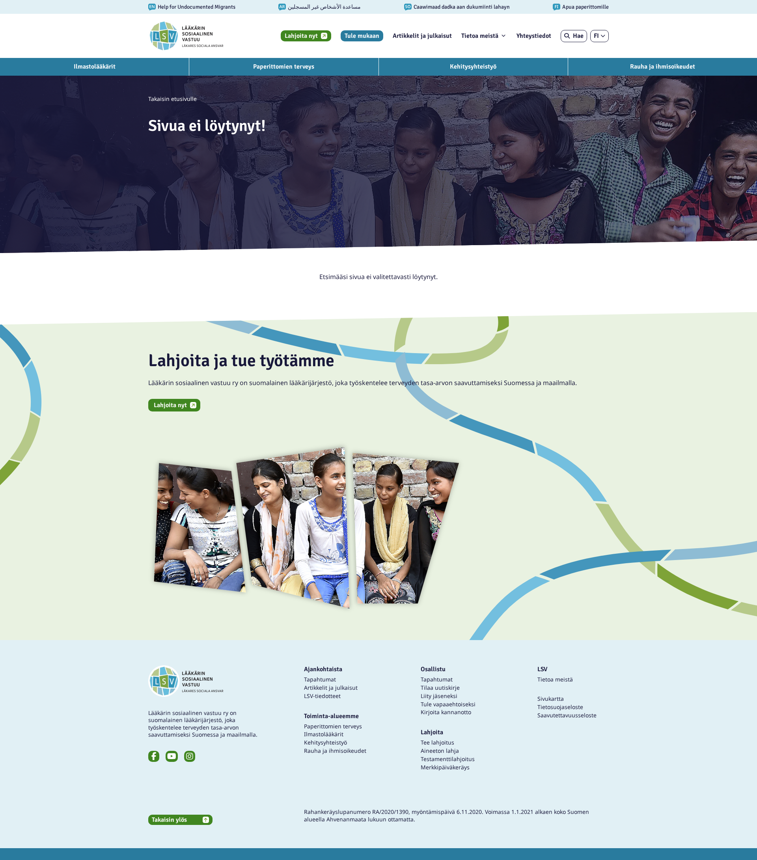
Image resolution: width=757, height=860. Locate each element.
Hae (578, 36)
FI (596, 36)
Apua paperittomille (585, 7)
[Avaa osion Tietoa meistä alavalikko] (503, 35)
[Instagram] (189, 756)
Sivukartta (550, 698)
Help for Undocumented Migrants (196, 7)
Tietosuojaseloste (560, 707)
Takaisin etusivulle (172, 98)
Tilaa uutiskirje (440, 687)
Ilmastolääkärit (95, 67)
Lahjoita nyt (301, 36)
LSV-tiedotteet (322, 696)
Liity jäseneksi (439, 696)
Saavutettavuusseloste (567, 715)
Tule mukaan (362, 36)
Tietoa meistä (479, 36)
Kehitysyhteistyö (473, 67)
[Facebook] (153, 756)
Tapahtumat (320, 679)
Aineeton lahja (440, 750)
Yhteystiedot (533, 36)
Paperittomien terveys (283, 67)
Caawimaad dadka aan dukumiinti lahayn (462, 7)
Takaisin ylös (169, 820)
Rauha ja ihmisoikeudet (662, 67)
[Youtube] (172, 756)
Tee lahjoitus (437, 742)
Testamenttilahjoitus (448, 759)
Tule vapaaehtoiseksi (448, 704)
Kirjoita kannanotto (446, 712)
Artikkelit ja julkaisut (422, 36)
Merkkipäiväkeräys (445, 767)
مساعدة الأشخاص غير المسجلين (324, 7)
